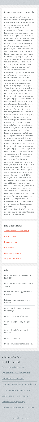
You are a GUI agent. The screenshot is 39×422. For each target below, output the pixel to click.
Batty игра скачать (10, 236)
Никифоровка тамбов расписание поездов (16, 390)
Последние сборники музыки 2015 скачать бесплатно (19, 384)
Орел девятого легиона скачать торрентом (16, 373)
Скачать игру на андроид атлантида (13, 402)
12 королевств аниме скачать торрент (16, 231)
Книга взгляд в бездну (11, 242)
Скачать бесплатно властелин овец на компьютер (18, 407)
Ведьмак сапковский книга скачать (13, 367)
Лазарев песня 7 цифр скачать (14, 258)
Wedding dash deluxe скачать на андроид (15, 396)
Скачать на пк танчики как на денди (13, 379)
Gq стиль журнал (9, 247)
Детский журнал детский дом (13, 253)
